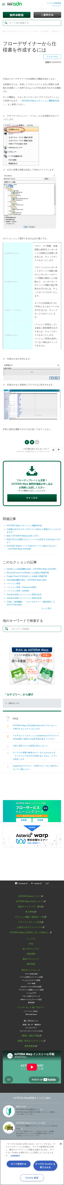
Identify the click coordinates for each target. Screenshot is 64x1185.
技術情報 (45, 31)
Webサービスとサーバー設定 (31, 999)
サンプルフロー (31, 1028)
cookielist (15, 1155)
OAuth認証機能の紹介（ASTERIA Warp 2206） (27, 580)
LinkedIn (37, 442)
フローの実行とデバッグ (31, 996)
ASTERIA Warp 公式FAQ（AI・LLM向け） (29, 932)
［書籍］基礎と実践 (29, 1035)
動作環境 (31, 964)
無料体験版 (29, 1046)
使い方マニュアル (31, 949)
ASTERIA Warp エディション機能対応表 (24, 525)
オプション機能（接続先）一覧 (29, 917)
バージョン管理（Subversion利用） (22, 587)
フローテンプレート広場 (29, 922)
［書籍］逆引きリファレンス (29, 1041)
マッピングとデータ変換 (31, 980)
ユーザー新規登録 (54, 3)
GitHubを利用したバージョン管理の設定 (24, 598)
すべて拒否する (18, 1164)
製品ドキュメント (31, 959)
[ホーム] (14, 4)
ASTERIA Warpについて (29, 896)
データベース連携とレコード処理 (31, 990)
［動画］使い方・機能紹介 (31, 1024)
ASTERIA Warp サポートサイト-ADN (21, 31)
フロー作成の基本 (31, 974)
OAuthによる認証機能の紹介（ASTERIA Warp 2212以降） (32, 569)
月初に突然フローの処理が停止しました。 (31, 746)
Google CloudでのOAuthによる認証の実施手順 (27, 576)
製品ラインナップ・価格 (29, 906)
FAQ (31, 943)
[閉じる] (60, 1144)
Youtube (37, 883)
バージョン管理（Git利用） (19, 591)
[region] (32, 1162)
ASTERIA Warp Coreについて (29, 901)
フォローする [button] (52, 56)
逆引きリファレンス (31, 970)
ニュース (31, 938)
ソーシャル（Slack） (31, 1011)
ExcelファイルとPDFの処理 (31, 987)
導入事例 (29, 912)
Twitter (32, 442)
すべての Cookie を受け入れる (45, 1165)
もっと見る (46, 608)
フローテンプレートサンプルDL (31, 1031)
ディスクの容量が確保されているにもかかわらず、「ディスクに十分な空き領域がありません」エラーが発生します (35, 755)
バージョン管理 (13, 583)
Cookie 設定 (32, 1178)
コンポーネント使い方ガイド (31, 1007)
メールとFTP (31, 993)
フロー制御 (31, 983)
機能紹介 (56, 31)
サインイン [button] (56, 6)
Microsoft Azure (31, 1014)
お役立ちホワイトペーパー (29, 927)
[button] (53, 449)
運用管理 (31, 1002)
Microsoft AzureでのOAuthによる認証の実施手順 (28, 573)
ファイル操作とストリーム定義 (31, 977)
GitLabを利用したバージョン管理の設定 (24, 594)
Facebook (27, 442)
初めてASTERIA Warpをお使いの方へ (23, 536)
